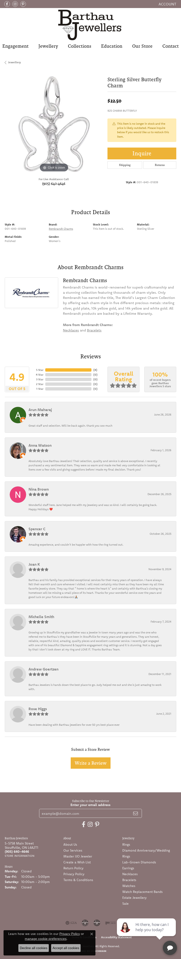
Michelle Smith (41, 616)
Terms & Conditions (78, 880)
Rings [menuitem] (126, 844)
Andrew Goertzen (43, 669)
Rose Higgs (38, 708)
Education (111, 46)
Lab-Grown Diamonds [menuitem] (139, 862)
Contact (170, 46)
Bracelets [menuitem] (129, 880)
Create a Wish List (77, 862)
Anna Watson (40, 445)
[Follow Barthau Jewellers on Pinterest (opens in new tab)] (23, 4)
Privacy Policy (73, 874)
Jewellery (48, 46)
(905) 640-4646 (53, 183)
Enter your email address (90, 804)
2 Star (39, 384)
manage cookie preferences (45, 939)
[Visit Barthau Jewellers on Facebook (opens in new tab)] (7, 4)
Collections (79, 46)
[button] (167, 4)
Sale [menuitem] (125, 903)
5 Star (39, 370)
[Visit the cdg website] (85, 922)
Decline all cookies (33, 948)
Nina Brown (39, 489)
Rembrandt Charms (61, 228)
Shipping (125, 165)
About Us (70, 844)
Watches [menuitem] (128, 886)
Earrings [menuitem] (128, 868)
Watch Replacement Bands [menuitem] (142, 892)
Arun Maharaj (40, 409)
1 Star (39, 388)
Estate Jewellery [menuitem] (134, 897)
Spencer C (37, 528)
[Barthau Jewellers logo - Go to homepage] (90, 24)
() (95, 370)
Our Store (142, 46)
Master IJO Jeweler (77, 856)
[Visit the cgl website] (96, 922)
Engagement (15, 46)
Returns (160, 165)
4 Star (39, 374)
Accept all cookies (66, 948)
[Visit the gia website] (71, 922)
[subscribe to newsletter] (135, 813)
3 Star (39, 379)
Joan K (34, 564)
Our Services (72, 850)
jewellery (14, 62)
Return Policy (73, 868)
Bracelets (94, 330)
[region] (54, 124)
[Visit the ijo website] (110, 922)
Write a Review (91, 763)
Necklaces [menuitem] (130, 874)
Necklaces (71, 330)
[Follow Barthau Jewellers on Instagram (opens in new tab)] (15, 4)
